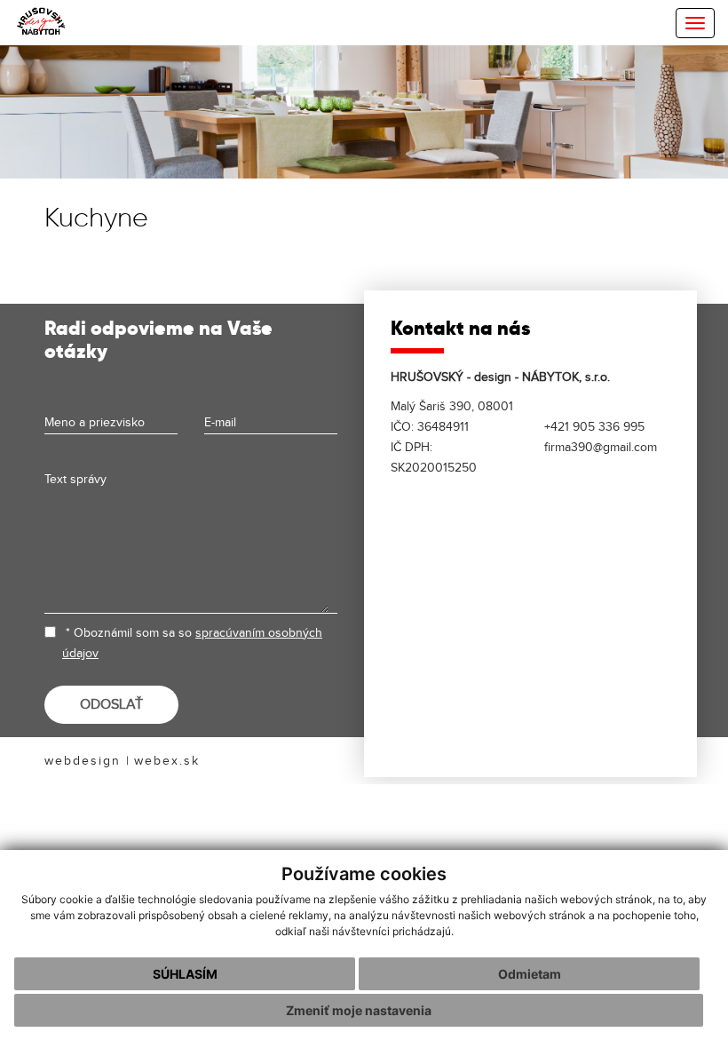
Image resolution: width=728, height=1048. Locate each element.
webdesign (82, 760)
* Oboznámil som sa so (192, 643)
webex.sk (167, 760)
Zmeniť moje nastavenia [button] (358, 1010)
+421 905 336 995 (594, 426)
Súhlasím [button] (185, 973)
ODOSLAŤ (111, 704)
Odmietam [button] (529, 973)
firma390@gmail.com (600, 447)
